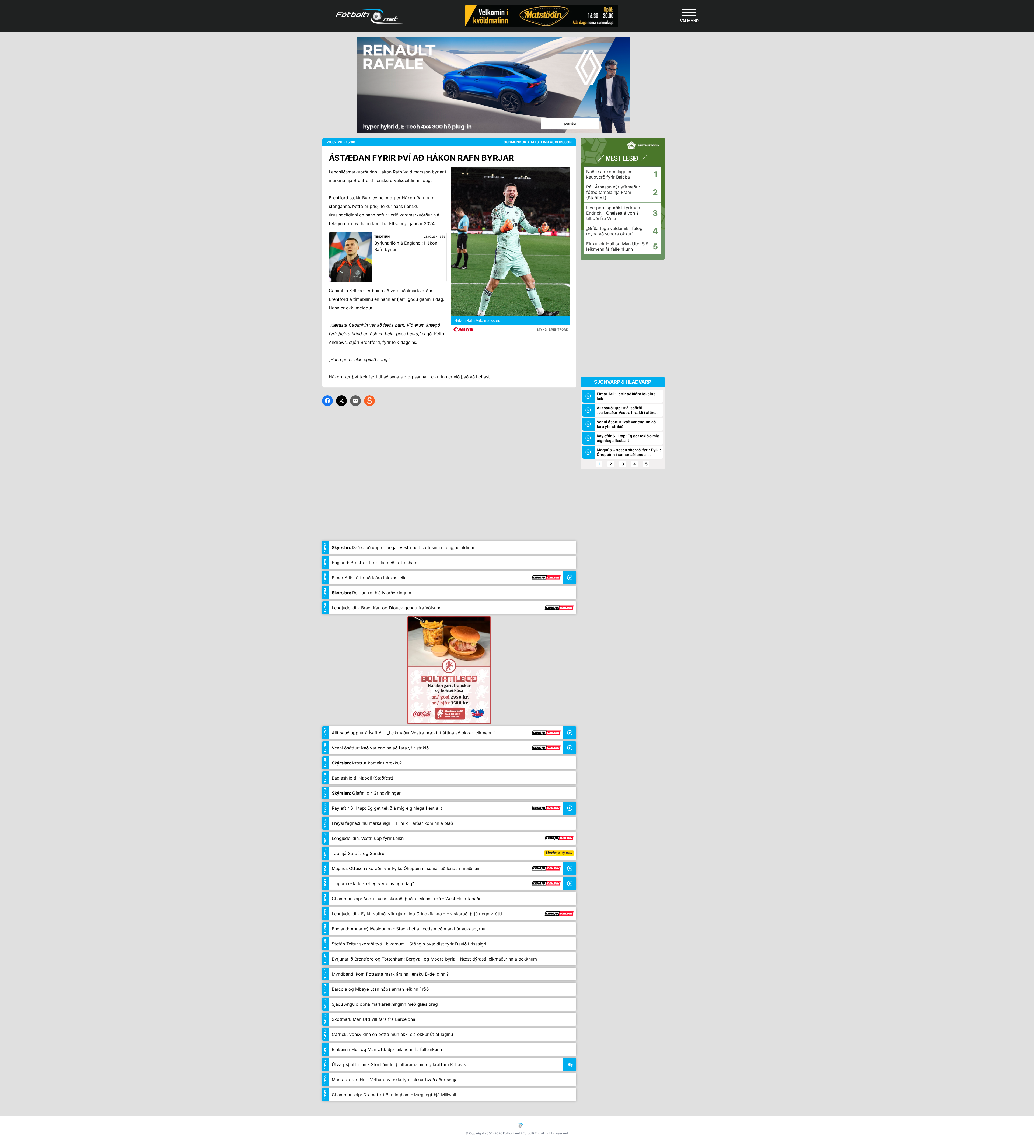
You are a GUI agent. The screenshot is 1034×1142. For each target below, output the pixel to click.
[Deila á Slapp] (369, 400)
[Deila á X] (341, 400)
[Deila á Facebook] (327, 400)
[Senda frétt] (355, 400)
